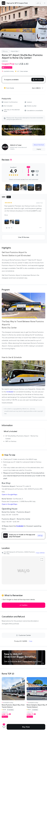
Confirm (24, 605)
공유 (38, 9)
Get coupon (39, 79)
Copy (30, 641)
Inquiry (39, 149)
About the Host (39, 145)
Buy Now (26, 727)
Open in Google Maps (9, 494)
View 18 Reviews (23, 237)
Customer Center (25, 635)
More (6, 215)
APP (37, 3)
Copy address (40, 553)
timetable (9, 392)
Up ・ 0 (10, 227)
